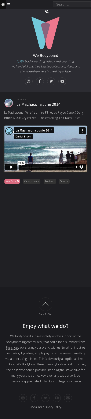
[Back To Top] (45, 304)
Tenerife (64, 181)
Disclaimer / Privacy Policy (45, 407)
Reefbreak (50, 181)
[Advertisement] (45, 234)
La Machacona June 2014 (38, 104)
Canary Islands (31, 181)
